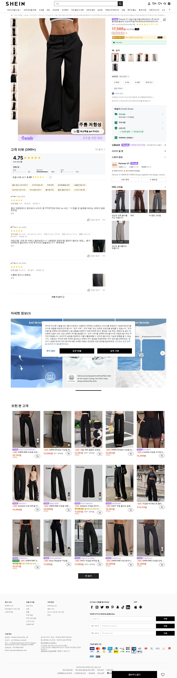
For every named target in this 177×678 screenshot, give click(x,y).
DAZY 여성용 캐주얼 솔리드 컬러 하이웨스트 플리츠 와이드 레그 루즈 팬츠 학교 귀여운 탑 (88, 561)
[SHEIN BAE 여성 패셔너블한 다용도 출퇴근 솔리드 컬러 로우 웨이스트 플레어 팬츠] (119, 538)
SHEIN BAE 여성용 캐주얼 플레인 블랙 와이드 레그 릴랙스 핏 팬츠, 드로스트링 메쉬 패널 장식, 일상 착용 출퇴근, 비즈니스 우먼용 (26, 561)
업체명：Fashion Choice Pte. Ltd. (16, 637)
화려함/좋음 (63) (64, 185)
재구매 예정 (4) (37, 185)
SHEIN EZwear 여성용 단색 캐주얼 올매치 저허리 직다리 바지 (119, 450)
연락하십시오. (52, 606)
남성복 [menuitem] (100, 10)
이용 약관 (110, 670)
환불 (27, 612)
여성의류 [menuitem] (55, 10)
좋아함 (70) (50, 190)
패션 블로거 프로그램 (12, 609)
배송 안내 (29, 606)
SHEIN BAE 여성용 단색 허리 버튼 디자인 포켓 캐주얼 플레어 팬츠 (151, 561)
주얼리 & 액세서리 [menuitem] (112, 10)
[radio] (115, 57)
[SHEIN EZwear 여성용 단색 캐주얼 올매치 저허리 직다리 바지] (119, 429)
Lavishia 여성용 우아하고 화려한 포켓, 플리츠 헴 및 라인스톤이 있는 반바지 (151, 452)
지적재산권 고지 (80, 673)
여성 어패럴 (18, 15)
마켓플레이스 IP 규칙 (64, 673)
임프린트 (92, 673)
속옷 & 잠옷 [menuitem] (90, 10)
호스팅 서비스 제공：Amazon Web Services (56, 637)
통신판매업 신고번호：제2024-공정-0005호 (56, 640)
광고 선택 (101, 673)
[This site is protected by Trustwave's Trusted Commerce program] (92, 656)
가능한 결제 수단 (95, 644)
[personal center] (149, 3)
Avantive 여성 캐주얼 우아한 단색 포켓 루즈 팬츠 (26, 506)
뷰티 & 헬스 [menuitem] (132, 10)
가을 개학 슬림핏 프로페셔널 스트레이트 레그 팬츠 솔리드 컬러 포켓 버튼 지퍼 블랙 (88, 450)
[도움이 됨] (88, 219)
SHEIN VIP (30, 624)
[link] (154, 3)
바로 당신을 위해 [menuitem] (30, 10)
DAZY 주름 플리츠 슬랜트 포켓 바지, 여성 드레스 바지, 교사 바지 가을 (119, 506)
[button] (164, 3)
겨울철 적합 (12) (79, 185)
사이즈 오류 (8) (79, 190)
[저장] (162, 674)
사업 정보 (8, 634)
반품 (27, 609)
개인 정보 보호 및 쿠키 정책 (84, 670)
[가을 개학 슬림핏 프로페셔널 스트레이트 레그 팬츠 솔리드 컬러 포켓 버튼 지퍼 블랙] (88, 429)
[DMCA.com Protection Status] (98, 656)
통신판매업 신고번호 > (48, 643)
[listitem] (120, 201)
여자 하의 (33, 15)
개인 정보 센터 (68, 670)
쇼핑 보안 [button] (122, 128)
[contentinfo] (132, 650)
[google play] (140, 608)
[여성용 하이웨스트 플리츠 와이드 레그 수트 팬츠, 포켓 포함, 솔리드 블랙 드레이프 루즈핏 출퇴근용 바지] (151, 483)
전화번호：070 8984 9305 (14, 647)
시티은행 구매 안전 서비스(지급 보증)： (54, 645)
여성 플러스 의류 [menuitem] (77, 10)
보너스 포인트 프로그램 (55, 612)
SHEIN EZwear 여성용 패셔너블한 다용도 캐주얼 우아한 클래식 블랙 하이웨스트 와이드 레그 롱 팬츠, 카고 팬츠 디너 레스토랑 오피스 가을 (57, 450)
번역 (12, 213)
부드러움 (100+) (35, 190)
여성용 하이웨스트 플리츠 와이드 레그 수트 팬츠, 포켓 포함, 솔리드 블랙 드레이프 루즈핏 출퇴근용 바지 (151, 504)
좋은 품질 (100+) (64, 190)
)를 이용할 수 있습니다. (62, 651)
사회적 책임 (9, 612)
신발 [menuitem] (123, 10)
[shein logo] (15, 3)
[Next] (162, 353)
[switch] (49, 177)
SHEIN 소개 (9, 606)
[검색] (120, 3)
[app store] (135, 608)
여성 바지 (41, 15)
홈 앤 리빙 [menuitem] (142, 10)
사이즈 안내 (30, 621)
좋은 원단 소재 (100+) (20, 185)
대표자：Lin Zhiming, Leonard (15, 640)
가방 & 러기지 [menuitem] (154, 10)
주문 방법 (29, 615)
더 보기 (88, 576)
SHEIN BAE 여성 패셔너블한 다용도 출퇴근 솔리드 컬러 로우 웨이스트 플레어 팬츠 (119, 561)
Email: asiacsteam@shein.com (16, 650)
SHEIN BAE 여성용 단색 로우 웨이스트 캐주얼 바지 (26, 452)
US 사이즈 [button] (123, 76)
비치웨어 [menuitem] (65, 10)
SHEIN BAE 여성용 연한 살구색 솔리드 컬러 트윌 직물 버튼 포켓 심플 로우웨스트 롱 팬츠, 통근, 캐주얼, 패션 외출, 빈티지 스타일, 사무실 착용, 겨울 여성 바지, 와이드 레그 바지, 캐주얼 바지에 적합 (57, 506)
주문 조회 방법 (31, 618)
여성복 (26, 15)
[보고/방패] (103, 219)
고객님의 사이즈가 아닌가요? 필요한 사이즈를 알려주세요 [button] (132, 97)
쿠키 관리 (100, 670)
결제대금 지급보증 (47, 651)
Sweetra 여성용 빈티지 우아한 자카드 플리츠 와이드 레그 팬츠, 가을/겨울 (88, 506)
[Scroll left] (166, 9)
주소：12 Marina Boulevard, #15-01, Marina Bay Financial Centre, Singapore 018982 (20, 644)
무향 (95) (50, 185)
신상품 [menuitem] (41, 10)
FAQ (48, 615)
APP (135, 602)
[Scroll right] (169, 9)
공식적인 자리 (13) (18, 190)
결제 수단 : (51, 609)
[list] (110, 607)
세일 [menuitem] (48, 10)
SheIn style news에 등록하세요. (102, 614)
